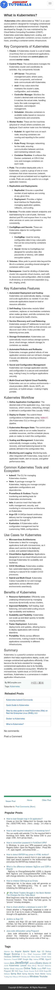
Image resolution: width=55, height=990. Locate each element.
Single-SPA (47, 971)
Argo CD (40, 951)
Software (7, 974)
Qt (13, 971)
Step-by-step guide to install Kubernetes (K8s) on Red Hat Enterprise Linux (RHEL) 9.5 (27, 712)
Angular (18, 951)
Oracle (39, 968)
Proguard (7, 971)
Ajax (12, 951)
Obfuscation (19, 968)
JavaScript (21, 962)
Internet (6, 963)
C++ (25, 954)
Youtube (43, 976)
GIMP (20, 959)
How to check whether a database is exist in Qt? (26, 907)
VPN (19, 977)
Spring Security (28, 973)
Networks (48, 965)
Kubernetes (15, 686)
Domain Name (46, 957)
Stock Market (40, 973)
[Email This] (32, 683)
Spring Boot (16, 973)
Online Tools (30, 968)
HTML (41, 959)
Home (29, 800)
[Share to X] (37, 683)
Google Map (27, 959)
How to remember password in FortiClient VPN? (26, 842)
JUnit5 (6, 965)
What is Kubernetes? (15, 724)
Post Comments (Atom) (25, 806)
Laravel (23, 965)
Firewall (14, 959)
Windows (34, 976)
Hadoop (35, 959)
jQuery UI (47, 963)
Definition (16, 956)
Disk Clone (31, 957)
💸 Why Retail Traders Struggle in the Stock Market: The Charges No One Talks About (28, 893)
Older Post (46, 800)
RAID (16, 971)
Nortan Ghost (9, 968)
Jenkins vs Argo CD (14, 919)
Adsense (7, 951)
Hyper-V (48, 959)
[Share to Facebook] (40, 683)
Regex (21, 971)
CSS (49, 954)
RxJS (36, 971)
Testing (48, 974)
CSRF (44, 954)
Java (11, 962)
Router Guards (29, 971)
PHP (44, 968)
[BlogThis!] (35, 683)
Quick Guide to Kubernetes (17, 705)
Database (7, 956)
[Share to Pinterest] (42, 683)
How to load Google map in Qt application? (24, 818)
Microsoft (41, 965)
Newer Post (10, 801)
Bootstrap (16, 954)
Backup (48, 951)
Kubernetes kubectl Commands (19, 699)
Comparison (37, 954)
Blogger (7, 954)
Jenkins (32, 963)
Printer (49, 968)
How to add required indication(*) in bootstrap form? (28, 830)
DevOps (24, 957)
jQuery (39, 962)
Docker (38, 957)
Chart (30, 954)
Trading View (8, 977)
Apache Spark (29, 951)
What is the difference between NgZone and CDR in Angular (28, 867)
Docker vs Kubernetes (15, 718)
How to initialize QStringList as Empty (22, 880)
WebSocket (25, 977)
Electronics (7, 959)
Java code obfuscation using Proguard (22, 930)
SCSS (41, 971)
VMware (15, 977)
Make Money (32, 965)
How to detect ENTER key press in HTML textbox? (27, 854)
